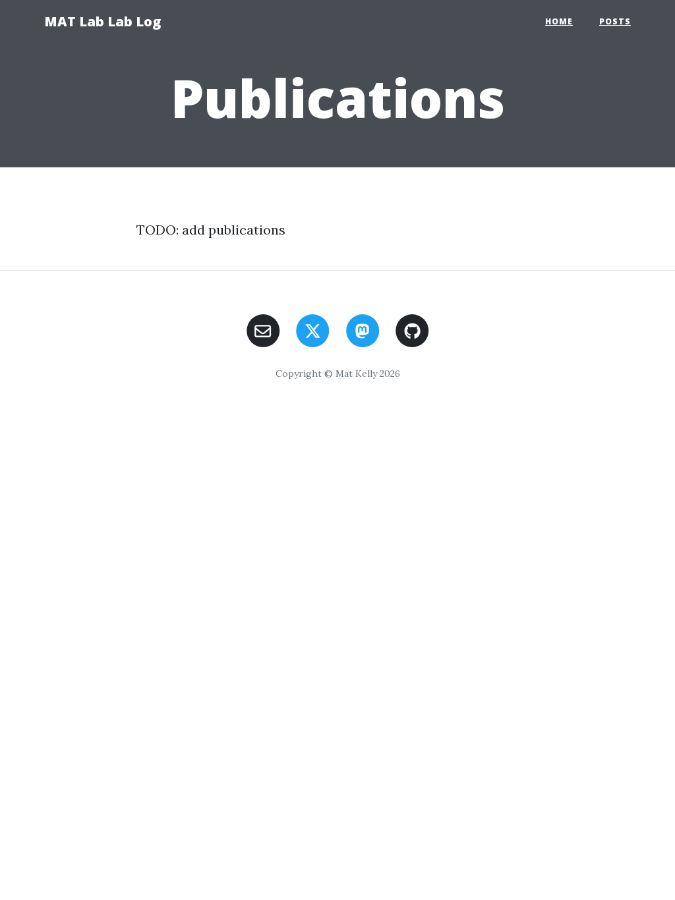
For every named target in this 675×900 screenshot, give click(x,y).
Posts (615, 21)
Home (559, 21)
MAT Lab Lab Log (102, 21)
